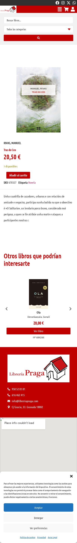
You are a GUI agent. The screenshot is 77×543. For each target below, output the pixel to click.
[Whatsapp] (74, 3)
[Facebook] (57, 3)
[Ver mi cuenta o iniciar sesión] (72, 9)
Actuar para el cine (44, 312)
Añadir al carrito (18, 175)
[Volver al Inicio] (8, 9)
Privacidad (41, 537)
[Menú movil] (59, 9)
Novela (32, 182)
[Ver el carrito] (66, 9)
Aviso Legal (52, 537)
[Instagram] (63, 3)
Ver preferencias (38, 528)
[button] (71, 476)
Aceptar (38, 507)
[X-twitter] (68, 3)
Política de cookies (27, 537)
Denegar (38, 517)
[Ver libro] (44, 294)
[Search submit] (38, 38)
